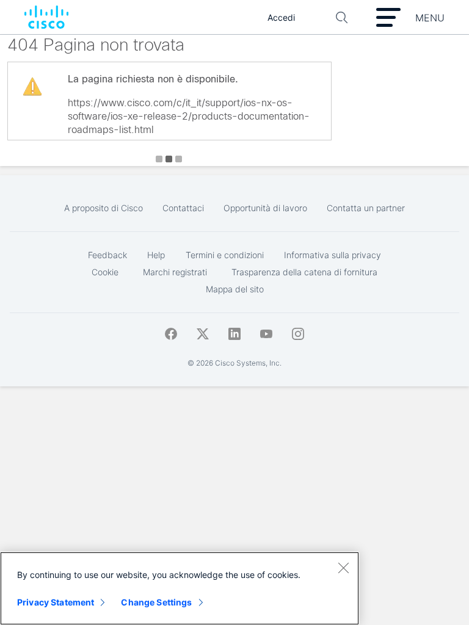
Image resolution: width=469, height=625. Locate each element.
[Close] (343, 568)
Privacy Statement (55, 602)
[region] (179, 588)
